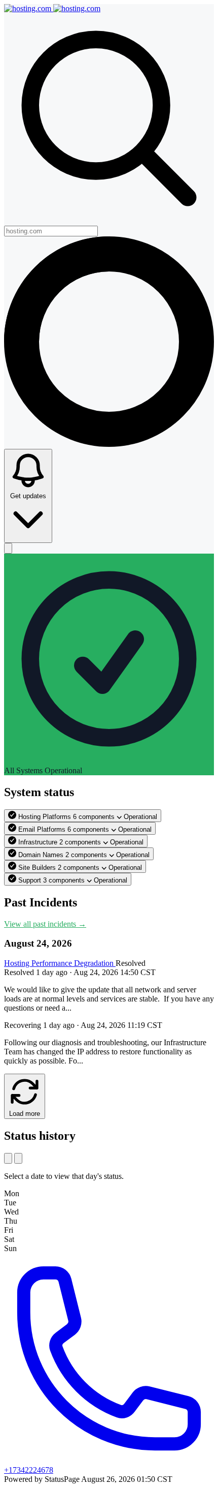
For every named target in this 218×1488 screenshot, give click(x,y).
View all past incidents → (45, 924)
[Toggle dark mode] (8, 548)
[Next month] (18, 1158)
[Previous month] (8, 1158)
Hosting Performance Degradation (60, 963)
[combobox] (51, 231)
